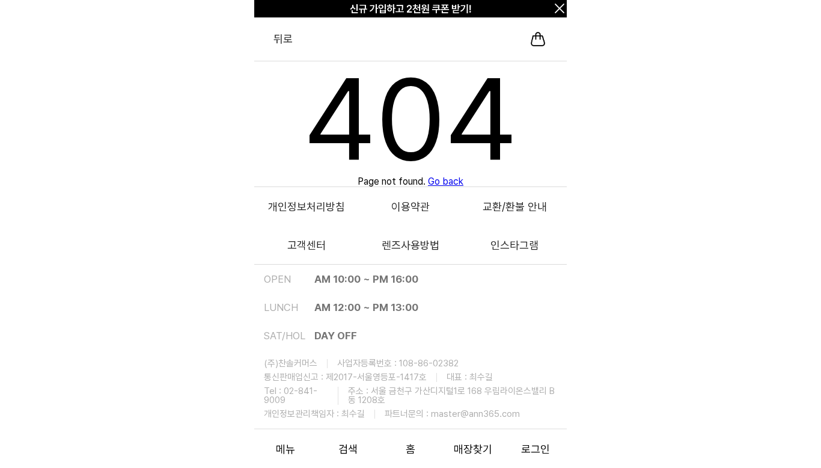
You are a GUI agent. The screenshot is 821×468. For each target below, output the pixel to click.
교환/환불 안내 (515, 206)
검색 (348, 449)
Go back (445, 181)
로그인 (535, 449)
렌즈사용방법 (410, 245)
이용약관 (410, 206)
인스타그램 (514, 245)
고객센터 (306, 245)
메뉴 (285, 449)
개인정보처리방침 (306, 206)
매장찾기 (473, 449)
